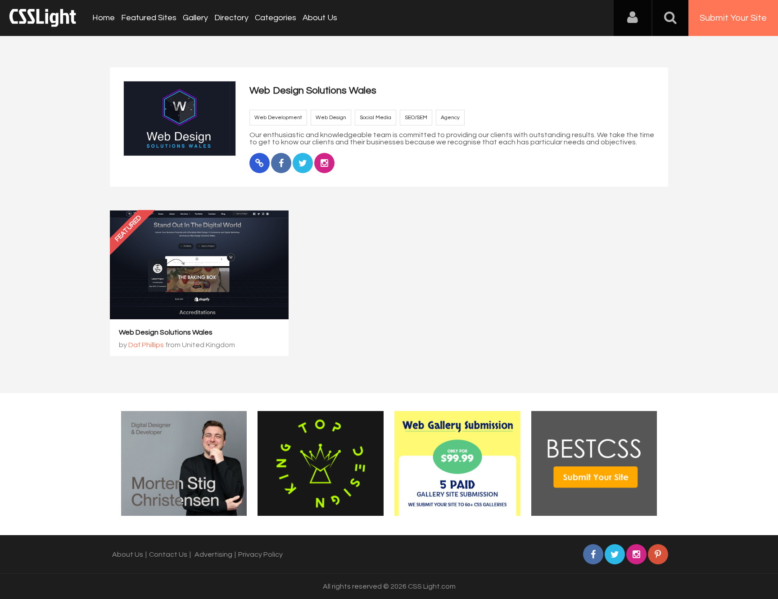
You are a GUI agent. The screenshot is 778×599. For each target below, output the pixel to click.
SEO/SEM (416, 118)
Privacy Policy (260, 554)
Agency (450, 118)
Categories (275, 17)
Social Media (375, 118)
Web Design (331, 118)
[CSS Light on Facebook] (593, 554)
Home (103, 17)
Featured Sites (148, 17)
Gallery (195, 17)
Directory (231, 17)
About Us (320, 17)
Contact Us (168, 554)
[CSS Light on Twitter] (615, 554)
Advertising (213, 554)
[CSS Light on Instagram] (636, 554)
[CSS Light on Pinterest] (658, 554)
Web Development (278, 118)
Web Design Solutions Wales (166, 332)
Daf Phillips (146, 345)
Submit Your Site (733, 17)
